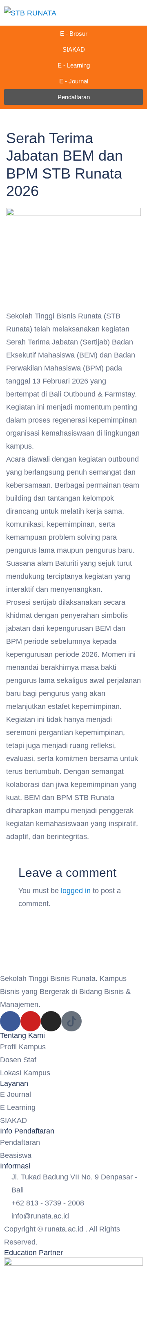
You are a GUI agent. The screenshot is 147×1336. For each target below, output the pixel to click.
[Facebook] (10, 1021)
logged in (76, 891)
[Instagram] (51, 1021)
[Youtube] (30, 1021)
